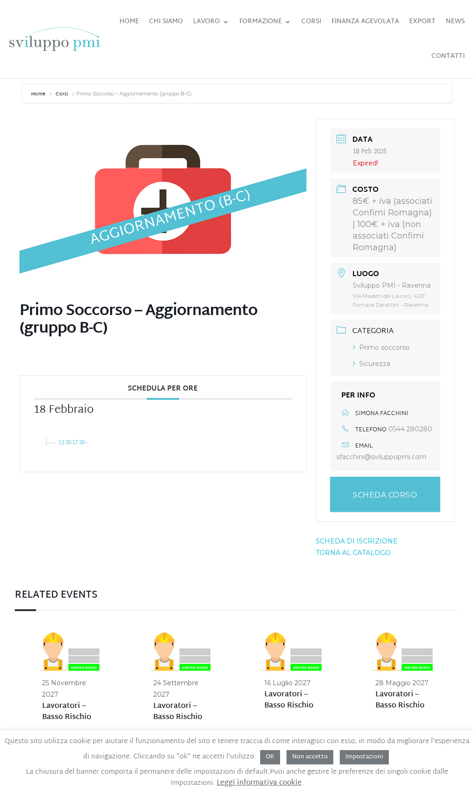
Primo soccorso (384, 347)
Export (422, 21)
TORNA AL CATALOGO (353, 553)
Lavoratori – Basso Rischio (66, 712)
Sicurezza (374, 364)
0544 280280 (410, 429)
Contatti (448, 56)
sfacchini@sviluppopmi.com (381, 457)
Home (129, 21)
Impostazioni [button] (364, 757)
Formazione (260, 21)
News (455, 21)
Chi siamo (166, 21)
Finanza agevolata (365, 21)
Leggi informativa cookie (259, 783)
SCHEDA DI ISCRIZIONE (357, 541)
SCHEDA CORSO (385, 495)
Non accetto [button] (310, 757)
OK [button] (270, 757)
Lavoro (206, 21)
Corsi (311, 21)
